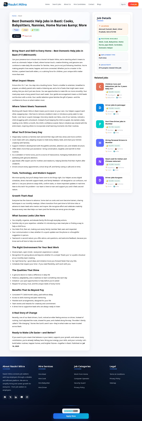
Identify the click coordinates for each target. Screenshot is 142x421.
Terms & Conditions (117, 374)
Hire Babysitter (44, 383)
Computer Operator (81, 378)
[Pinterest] (21, 397)
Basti (16, 30)
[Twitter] (10, 397)
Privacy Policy (79, 387)
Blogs (99, 4)
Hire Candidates (80, 4)
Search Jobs (56, 4)
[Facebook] (5, 397)
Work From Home (81, 374)
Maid (26, 30)
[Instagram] (27, 397)
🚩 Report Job (27, 36)
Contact (91, 4)
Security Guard (79, 383)
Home (47, 4)
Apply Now (71, 416)
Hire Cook (42, 378)
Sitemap (113, 383)
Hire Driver (42, 387)
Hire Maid (42, 374)
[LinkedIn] (16, 397)
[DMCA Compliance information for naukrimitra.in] (71, 411)
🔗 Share (17, 36)
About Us (67, 4)
